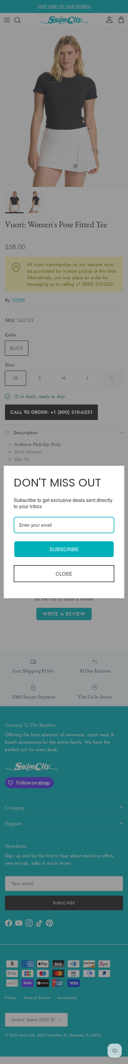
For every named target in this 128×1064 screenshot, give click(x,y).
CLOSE (64, 573)
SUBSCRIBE (64, 549)
